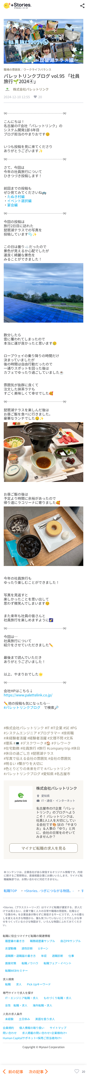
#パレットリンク (57, 768)
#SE (66, 727)
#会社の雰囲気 (59, 758)
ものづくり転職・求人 (57, 998)
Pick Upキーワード (39, 984)
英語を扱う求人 (45, 1019)
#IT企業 (56, 727)
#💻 (16, 743)
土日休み (24, 1019)
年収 (44, 956)
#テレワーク (61, 743)
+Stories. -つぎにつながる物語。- (49, 891)
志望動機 (10, 948)
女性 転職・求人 (16, 1005)
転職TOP (10, 891)
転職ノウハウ (30, 963)
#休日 (75, 748)
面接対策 (10, 963)
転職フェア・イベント (57, 963)
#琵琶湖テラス (42, 753)
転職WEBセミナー (16, 970)
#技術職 (67, 732)
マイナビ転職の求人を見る (43, 848)
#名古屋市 (62, 773)
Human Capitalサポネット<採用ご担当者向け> (32, 1038)
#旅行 (41, 748)
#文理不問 (55, 737)
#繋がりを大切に (30, 763)
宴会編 (12, 204)
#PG (73, 727)
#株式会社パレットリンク (24, 727)
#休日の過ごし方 (17, 753)
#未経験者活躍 (15, 737)
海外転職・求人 (42, 1005)
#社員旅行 (28, 748)
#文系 (68, 737)
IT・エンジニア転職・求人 (21, 998)
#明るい (10, 763)
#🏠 (47, 743)
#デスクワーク (32, 743)
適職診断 (57, 956)
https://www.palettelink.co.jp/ (28, 694)
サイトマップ (58, 1028)
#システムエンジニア (20, 732)
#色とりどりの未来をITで (23, 768)
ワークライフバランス (37, 69)
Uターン (43, 948)
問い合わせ (10, 1033)
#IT (47, 727)
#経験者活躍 (37, 737)
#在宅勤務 (11, 748)
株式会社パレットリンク (31, 89)
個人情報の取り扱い (31, 1028)
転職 (8, 984)
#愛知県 (47, 773)
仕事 (71, 956)
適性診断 (27, 948)
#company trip (58, 748)
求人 (19, 984)
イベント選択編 (19, 200)
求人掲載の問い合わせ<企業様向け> (44, 1033)
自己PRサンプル (70, 941)
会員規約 (8, 1028)
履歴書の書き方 (15, 941)
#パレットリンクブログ (22, 707)
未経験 (9, 1019)
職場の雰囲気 (12, 69)
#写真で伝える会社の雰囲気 (25, 758)
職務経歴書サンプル (42, 941)
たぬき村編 (16, 196)
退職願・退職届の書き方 (20, 956)
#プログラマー (49, 732)
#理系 (8, 743)
